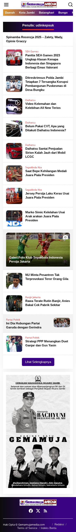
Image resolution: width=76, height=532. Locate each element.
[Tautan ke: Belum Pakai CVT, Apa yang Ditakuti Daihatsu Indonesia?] (14, 128)
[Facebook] (30, 510)
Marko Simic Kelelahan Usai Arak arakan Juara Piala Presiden (45, 216)
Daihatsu (30, 100)
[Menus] (6, 4)
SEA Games (32, 51)
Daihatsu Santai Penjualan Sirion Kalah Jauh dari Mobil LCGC (45, 152)
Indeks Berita (48, 528)
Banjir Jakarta (33, 297)
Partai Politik (13, 319)
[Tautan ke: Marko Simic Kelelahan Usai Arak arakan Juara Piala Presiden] (14, 218)
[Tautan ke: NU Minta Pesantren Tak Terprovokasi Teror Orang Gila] (14, 280)
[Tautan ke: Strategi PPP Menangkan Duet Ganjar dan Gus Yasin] (14, 343)
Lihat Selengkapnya (38, 362)
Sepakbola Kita (33, 167)
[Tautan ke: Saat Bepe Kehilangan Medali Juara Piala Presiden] (14, 173)
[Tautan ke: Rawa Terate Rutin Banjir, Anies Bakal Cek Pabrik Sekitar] (14, 303)
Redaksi (59, 524)
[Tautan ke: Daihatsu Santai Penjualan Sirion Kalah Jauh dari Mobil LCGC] (14, 150)
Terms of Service (27, 528)
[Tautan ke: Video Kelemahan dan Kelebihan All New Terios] (14, 106)
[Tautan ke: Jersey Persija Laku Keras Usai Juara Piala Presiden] (14, 195)
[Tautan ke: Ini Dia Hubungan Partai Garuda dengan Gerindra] (62, 322)
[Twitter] (38, 510)
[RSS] (45, 510)
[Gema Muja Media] (39, 4)
